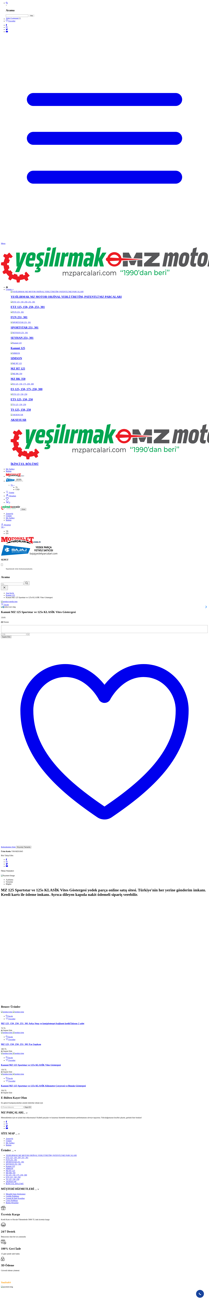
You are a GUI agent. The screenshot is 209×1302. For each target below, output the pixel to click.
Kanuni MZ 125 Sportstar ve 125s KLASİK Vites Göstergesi (31, 1065)
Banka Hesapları (12, 1203)
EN (7, 533)
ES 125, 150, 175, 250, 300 (16, 1175)
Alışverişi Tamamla (23, 847)
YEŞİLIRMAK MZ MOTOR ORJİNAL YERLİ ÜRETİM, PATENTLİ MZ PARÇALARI (41, 1155)
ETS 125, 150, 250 (13, 1177)
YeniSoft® (6, 1282)
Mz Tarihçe (10, 469)
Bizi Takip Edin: (7, 855)
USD (17, 489)
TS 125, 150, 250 (12, 1179)
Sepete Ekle (6, 637)
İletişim (8, 471)
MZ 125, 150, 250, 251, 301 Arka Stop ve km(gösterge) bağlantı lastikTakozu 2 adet (42, 1023)
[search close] (4, 587)
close (23, 509)
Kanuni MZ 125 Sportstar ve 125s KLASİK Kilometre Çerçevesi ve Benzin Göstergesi (43, 1086)
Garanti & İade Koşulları (15, 1198)
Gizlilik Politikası (12, 1196)
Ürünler (9, 289)
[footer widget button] (24, 1113)
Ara (31, 16)
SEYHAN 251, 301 (13, 1164)
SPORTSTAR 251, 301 (15, 1162)
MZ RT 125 (10, 1171)
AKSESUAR (11, 1181)
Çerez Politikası (12, 1200)
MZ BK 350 (10, 1173)
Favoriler (11, 21)
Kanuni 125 (10, 595)
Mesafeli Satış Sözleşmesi (15, 1194)
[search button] (27, 583)
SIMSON (9, 1168)
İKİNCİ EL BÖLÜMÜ (15, 1184)
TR (7, 531)
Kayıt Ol (28, 1107)
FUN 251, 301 (11, 1160)
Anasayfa (9, 514)
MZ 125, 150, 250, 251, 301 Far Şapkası (21, 1044)
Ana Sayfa (10, 593)
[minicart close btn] (2, 564)
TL (16, 487)
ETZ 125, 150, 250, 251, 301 (17, 1158)
